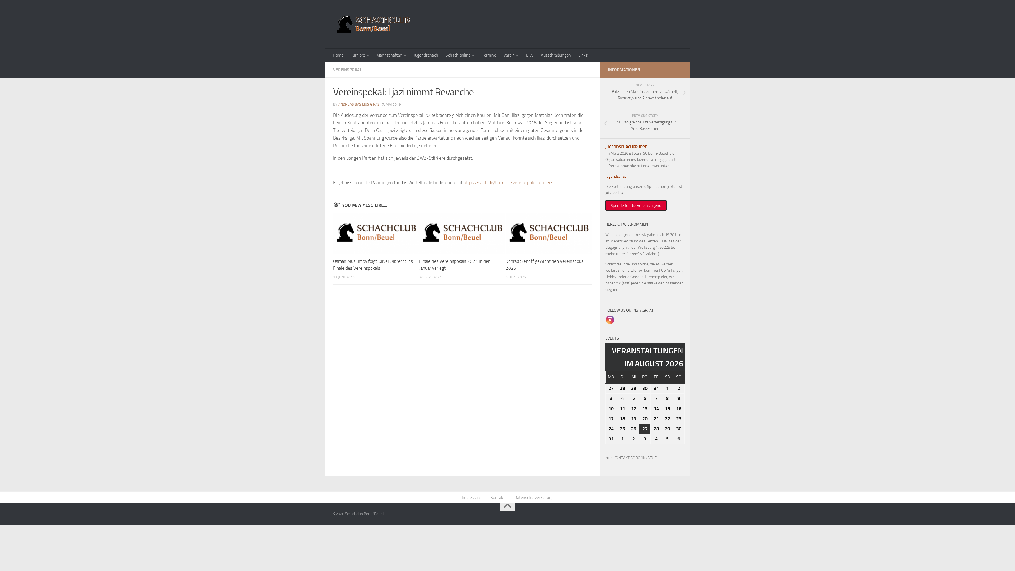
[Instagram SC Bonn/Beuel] (610, 319)
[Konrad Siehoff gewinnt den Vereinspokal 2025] (549, 233)
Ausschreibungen (556, 55)
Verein (509, 55)
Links (583, 55)
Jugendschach (426, 55)
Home (338, 55)
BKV (529, 55)
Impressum (471, 497)
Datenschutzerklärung (533, 497)
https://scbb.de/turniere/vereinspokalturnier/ (507, 183)
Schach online (458, 55)
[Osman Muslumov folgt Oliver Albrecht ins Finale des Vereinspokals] (376, 233)
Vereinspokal (347, 69)
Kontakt (498, 497)
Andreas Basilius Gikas (359, 104)
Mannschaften (389, 55)
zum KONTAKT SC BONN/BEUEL (631, 457)
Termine (489, 55)
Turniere (358, 55)
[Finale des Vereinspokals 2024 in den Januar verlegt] (462, 233)
